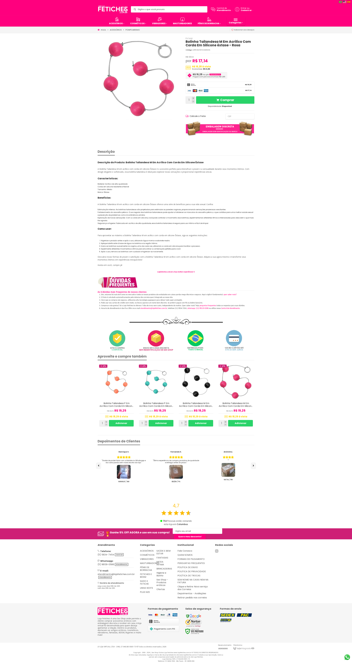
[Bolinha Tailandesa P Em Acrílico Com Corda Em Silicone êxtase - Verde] (156, 395)
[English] (344, 2)
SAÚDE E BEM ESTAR (163, 552)
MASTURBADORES (149, 563)
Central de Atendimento (230, 308)
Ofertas (160, 589)
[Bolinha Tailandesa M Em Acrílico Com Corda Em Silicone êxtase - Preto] (196, 395)
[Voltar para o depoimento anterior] (98, 466)
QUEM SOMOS (185, 555)
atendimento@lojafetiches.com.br (153, 308)
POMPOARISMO (133, 29)
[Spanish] (349, 2)
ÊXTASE (189, 38)
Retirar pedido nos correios (192, 597)
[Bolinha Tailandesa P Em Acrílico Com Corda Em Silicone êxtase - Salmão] (116, 395)
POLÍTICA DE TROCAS (189, 575)
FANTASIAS (162, 557)
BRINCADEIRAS (164, 568)
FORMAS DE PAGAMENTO (191, 559)
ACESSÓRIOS (116, 29)
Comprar (227, 100)
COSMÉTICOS (147, 555)
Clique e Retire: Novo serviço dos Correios (193, 588)
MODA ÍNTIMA (160, 563)
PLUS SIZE (145, 592)
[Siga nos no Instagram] (216, 551)
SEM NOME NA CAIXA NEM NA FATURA (193, 581)
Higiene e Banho (161, 574)
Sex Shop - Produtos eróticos (162, 582)
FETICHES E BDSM (146, 576)
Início (103, 29)
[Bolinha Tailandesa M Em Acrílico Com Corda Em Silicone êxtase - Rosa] (236, 395)
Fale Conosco (185, 550)
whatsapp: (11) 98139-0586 (198, 308)
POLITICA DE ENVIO (188, 567)
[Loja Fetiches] (113, 9)
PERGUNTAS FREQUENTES (191, 563)
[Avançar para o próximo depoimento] (253, 466)
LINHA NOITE (146, 588)
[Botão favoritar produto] (132, 367)
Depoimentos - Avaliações (192, 593)
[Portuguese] (340, 2)
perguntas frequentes (208, 306)
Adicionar (121, 423)
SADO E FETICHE (144, 582)
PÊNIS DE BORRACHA (146, 569)
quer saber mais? (230, 295)
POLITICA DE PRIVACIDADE (192, 571)
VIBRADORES (147, 559)
